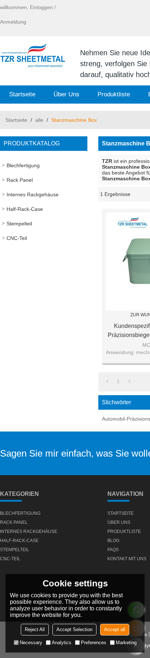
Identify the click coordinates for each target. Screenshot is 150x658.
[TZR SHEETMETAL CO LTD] (33, 56)
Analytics (61, 642)
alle (39, 120)
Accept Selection (74, 629)
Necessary (31, 642)
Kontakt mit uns (126, 558)
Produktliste (114, 94)
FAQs (113, 549)
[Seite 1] (107, 381)
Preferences (93, 642)
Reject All (35, 629)
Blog (113, 540)
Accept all (114, 629)
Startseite (22, 94)
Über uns (66, 94)
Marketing (126, 642)
